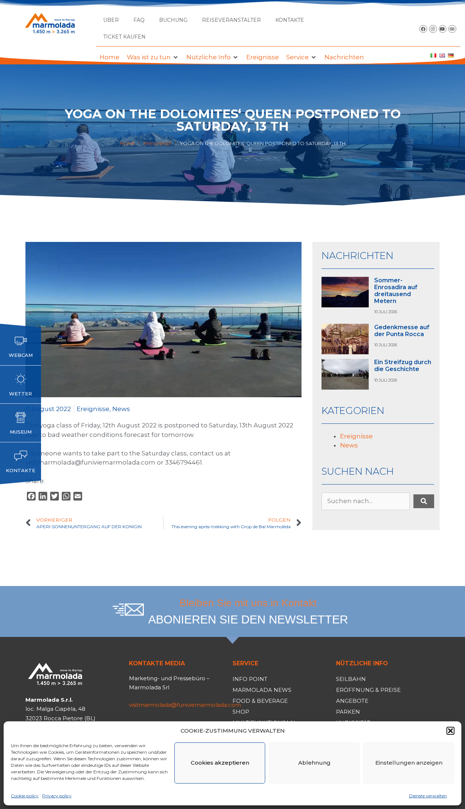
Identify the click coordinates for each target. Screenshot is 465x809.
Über (111, 20)
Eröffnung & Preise (368, 689)
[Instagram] (433, 29)
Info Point (249, 679)
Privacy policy (57, 795)
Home (127, 143)
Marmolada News (261, 689)
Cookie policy (25, 795)
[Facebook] (423, 29)
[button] (450, 730)
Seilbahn (351, 679)
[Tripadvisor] (452, 29)
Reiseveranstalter (231, 20)
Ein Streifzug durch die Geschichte (402, 365)
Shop (240, 711)
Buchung (173, 20)
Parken (348, 711)
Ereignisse (157, 143)
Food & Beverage (260, 700)
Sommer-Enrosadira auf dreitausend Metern (395, 291)
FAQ (139, 20)
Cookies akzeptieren (220, 762)
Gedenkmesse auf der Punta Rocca (401, 331)
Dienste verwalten (428, 795)
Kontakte (289, 20)
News (121, 409)
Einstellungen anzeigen (408, 762)
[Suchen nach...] (366, 501)
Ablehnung (314, 762)
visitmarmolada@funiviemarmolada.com (185, 704)
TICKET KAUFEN (124, 36)
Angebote (352, 700)
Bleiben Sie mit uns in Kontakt (248, 603)
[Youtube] (443, 29)
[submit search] (423, 501)
